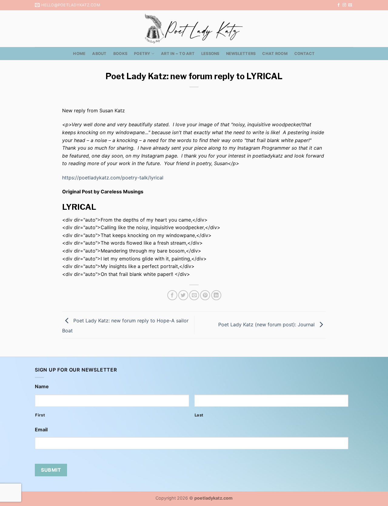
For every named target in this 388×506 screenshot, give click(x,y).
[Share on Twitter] (183, 295)
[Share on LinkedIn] (216, 295)
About (99, 53)
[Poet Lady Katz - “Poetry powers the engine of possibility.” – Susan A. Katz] (194, 28)
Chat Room (274, 53)
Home (79, 53)
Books (120, 53)
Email (41, 429)
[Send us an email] (350, 5)
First (40, 415)
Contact (304, 53)
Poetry (142, 53)
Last (199, 415)
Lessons (210, 53)
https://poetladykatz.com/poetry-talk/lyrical (112, 178)
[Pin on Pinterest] (205, 295)
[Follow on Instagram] (344, 5)
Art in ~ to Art (178, 53)
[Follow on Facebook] (338, 5)
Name (42, 386)
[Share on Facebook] (172, 295)
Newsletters (241, 53)
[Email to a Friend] (194, 295)
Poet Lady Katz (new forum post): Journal (267, 324)
